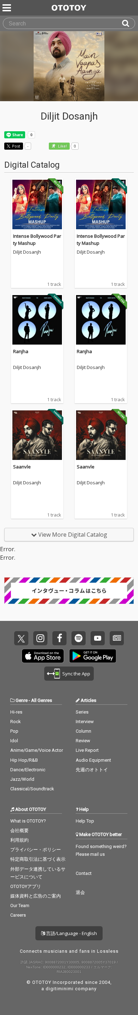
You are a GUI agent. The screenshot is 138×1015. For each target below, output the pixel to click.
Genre (22, 700)
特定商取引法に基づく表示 (37, 859)
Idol (14, 740)
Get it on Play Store (92, 656)
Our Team (19, 905)
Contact (84, 873)
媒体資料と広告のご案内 (35, 896)
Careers (18, 915)
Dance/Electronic (27, 769)
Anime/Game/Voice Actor (36, 750)
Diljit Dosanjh (27, 252)
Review (83, 740)
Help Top (85, 821)
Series (82, 712)
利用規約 (19, 840)
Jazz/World (22, 779)
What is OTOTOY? (28, 821)
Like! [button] (62, 146)
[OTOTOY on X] (21, 638)
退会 (80, 892)
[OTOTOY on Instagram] (40, 638)
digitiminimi (60, 988)
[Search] (128, 23)
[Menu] (7, 8)
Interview (85, 721)
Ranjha (20, 351)
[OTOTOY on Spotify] (78, 638)
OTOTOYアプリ (25, 886)
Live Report (87, 750)
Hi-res (16, 712)
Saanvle (22, 466)
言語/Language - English (71, 933)
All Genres (41, 700)
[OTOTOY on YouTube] (98, 638)
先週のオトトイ (92, 769)
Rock (15, 721)
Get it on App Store (43, 656)
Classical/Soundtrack (32, 788)
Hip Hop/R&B (24, 760)
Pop (14, 731)
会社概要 (19, 830)
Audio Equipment (93, 760)
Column (83, 731)
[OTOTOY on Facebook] (59, 638)
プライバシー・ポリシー (35, 849)
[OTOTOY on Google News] (117, 638)
